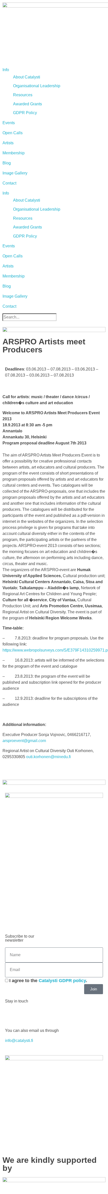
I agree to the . (48, 980)
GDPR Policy (25, 113)
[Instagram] (52, 1014)
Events (9, 123)
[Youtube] (38, 1014)
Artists (8, 143)
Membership (14, 153)
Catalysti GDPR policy (62, 980)
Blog (7, 163)
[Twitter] (25, 1014)
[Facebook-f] (11, 1014)
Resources (22, 95)
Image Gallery (15, 173)
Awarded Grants (27, 104)
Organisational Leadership (36, 86)
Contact (9, 183)
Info (6, 70)
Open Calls (13, 133)
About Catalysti (26, 77)
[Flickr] (65, 1014)
